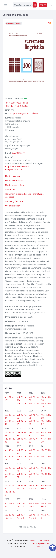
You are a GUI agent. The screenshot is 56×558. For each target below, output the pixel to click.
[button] (50, 5)
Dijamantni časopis (13, 23)
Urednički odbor (12, 205)
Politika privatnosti (40, 543)
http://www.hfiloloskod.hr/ (17, 166)
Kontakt (40, 546)
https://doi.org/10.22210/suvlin (24, 113)
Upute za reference (14, 180)
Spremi (35, 554)
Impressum (10, 189)
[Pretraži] (35, 4)
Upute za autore (13, 176)
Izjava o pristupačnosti (40, 540)
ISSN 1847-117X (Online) (17, 106)
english (43, 5)
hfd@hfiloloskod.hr (13, 169)
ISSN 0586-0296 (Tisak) (17, 102)
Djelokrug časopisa (14, 201)
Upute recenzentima (14, 185)
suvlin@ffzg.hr (18, 153)
